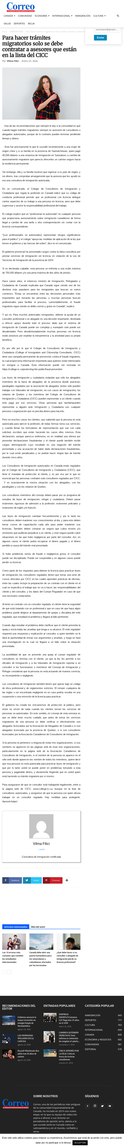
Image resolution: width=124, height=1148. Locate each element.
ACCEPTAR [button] (80, 1143)
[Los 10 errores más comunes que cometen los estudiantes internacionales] (14, 942)
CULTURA (98, 15)
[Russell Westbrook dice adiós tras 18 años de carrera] (8, 1053)
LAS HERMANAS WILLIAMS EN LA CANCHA (26, 1038)
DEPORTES (19, 23)
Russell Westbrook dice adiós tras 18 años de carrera (28, 1054)
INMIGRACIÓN (82, 15)
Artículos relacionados (15, 927)
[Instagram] (95, 1106)
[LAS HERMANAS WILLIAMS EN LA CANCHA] (8, 1038)
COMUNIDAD (25, 15)
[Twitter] (102, 1106)
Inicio (4, 31)
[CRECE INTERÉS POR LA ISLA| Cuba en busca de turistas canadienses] (50, 1053)
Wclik (31, 23)
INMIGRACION (16, 31)
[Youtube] (109, 1106)
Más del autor (38, 927)
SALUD (7, 23)
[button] (118, 15)
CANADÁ (8, 15)
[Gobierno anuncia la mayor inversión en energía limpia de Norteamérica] (8, 1020)
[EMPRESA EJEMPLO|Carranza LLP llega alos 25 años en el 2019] (50, 1017)
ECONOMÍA (41, 15)
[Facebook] (87, 1106)
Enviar (100, 37)
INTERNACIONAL (61, 15)
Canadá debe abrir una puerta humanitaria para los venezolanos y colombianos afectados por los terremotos (40, 959)
